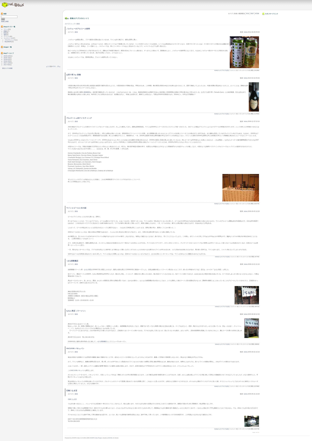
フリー (6, 29)
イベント (7, 36)
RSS (247, 13)
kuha (245, 32)
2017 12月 (7, 63)
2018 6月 (7, 59)
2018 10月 (7, 56)
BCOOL (110, 438)
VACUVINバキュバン (78, 370)
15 (58, 66)
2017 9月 (7, 65)
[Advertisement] (270, 21)
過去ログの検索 (7, 68)
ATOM (257, 13)
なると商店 (87, 269)
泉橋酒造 (87, 92)
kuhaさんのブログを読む (221, 70)
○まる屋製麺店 (72, 261)
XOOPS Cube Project (96, 438)
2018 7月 (7, 58)
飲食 (78, 24)
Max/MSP (8, 42)
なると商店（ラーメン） (76, 311)
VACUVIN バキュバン (75, 348)
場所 (5, 35)
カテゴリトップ (70, 24)
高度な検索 (5, 21)
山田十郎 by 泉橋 (73, 75)
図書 (5, 31)
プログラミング (10, 40)
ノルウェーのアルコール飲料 (78, 29)
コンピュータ (8, 38)
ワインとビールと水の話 (76, 208)
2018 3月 (7, 61)
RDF (252, 13)
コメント (233, 70)
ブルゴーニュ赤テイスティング (79, 118)
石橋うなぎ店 (71, 390)
